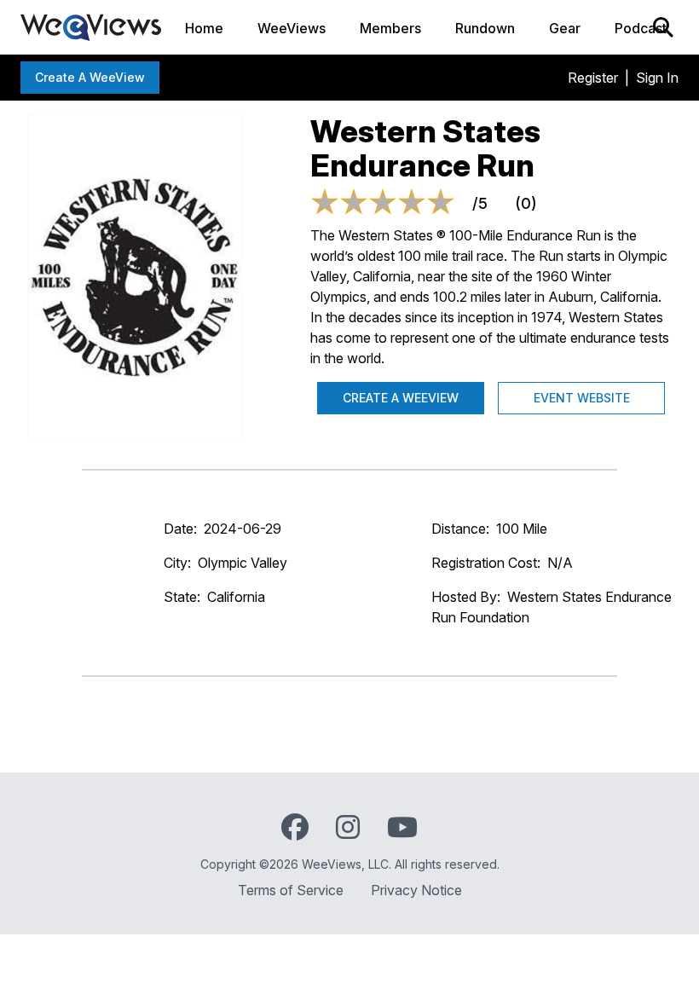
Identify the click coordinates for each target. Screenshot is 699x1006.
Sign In (657, 77)
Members (390, 28)
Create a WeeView (90, 77)
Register (593, 77)
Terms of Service (291, 890)
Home (204, 28)
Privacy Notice (416, 890)
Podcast (641, 28)
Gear (565, 28)
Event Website (582, 397)
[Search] (663, 27)
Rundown (485, 28)
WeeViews (291, 28)
